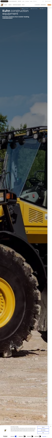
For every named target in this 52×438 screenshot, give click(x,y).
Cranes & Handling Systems (13, 1)
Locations (31, 1)
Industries (9, 4)
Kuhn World (19, 1)
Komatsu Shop (43, 4)
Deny (43, 432)
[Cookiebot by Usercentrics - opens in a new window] (5, 436)
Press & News (27, 1)
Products (5, 4)
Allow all (43, 427)
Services (23, 4)
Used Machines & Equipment (17, 4)
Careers (23, 1)
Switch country (48, 1)
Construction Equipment (4, 1)
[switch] (24, 436)
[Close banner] (50, 426)
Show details (44, 436)
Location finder (37, 4)
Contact (49, 4)
